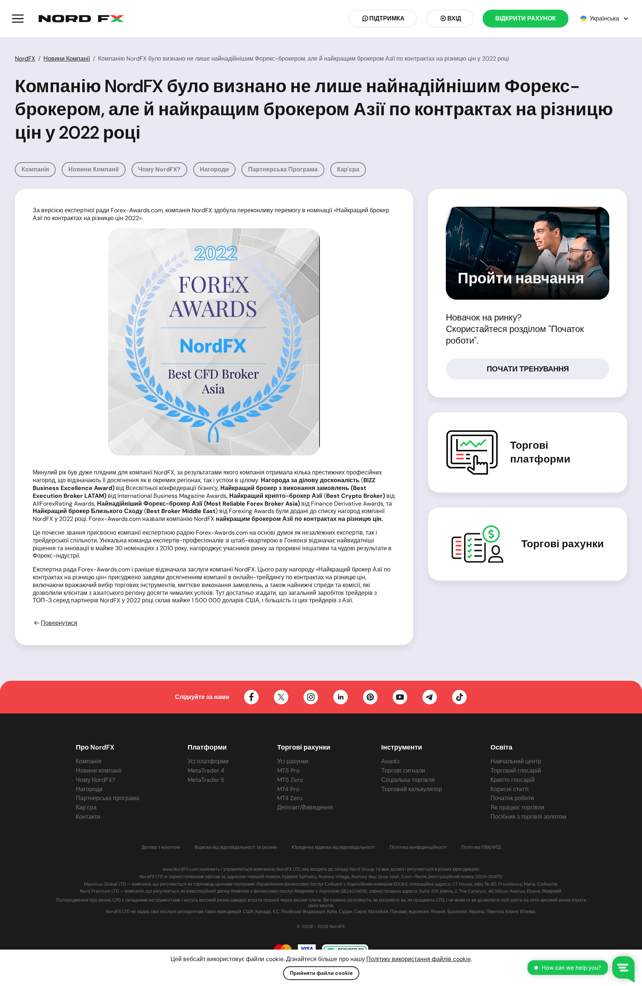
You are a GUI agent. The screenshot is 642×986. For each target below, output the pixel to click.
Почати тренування (528, 369)
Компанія (35, 169)
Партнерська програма (283, 169)
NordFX (25, 58)
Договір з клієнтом (161, 847)
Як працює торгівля (517, 807)
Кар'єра (348, 169)
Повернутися (59, 623)
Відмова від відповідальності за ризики (236, 847)
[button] (18, 19)
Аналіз (390, 761)
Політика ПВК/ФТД (481, 847)
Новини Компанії (66, 58)
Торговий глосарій (515, 770)
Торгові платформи (540, 452)
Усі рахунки (292, 761)
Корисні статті (509, 789)
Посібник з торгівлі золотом (528, 817)
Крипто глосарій (512, 780)
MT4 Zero (289, 798)
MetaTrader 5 (206, 780)
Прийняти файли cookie (321, 973)
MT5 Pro (288, 770)
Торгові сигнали (403, 770)
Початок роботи (512, 798)
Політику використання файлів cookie (418, 959)
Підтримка (387, 18)
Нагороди (214, 169)
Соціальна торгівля (408, 780)
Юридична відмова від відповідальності (333, 847)
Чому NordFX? (159, 169)
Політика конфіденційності (418, 847)
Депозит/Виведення (305, 807)
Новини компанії (93, 169)
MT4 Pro (288, 789)
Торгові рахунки (562, 544)
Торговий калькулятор (411, 789)
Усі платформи (208, 761)
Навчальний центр (515, 761)
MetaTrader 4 (206, 770)
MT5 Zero (290, 780)
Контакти (88, 817)
